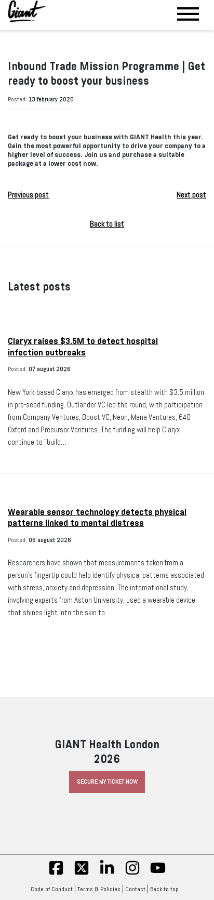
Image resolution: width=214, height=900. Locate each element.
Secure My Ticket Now (107, 781)
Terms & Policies (99, 889)
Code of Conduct (52, 889)
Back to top (164, 889)
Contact (135, 889)
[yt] (158, 873)
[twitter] (81, 873)
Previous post (28, 195)
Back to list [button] (107, 224)
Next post (191, 195)
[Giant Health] (27, 11)
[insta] (132, 873)
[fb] (56, 873)
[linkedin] (107, 873)
